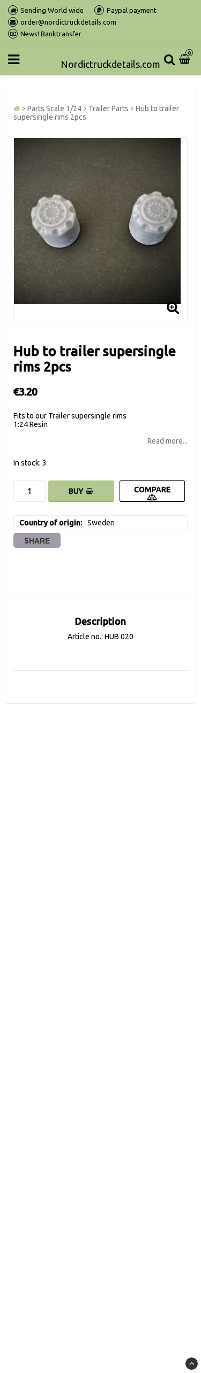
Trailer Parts (108, 108)
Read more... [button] (167, 441)
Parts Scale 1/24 (54, 108)
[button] (186, 59)
